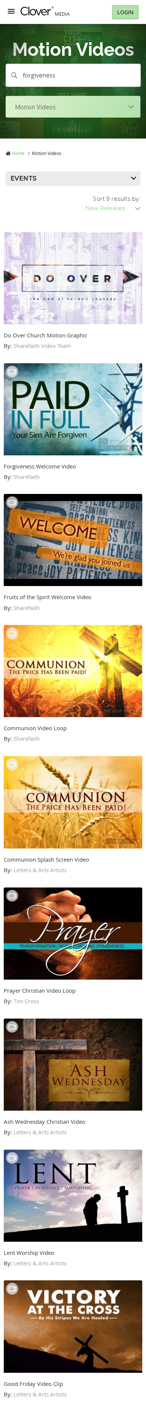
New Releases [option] (105, 208)
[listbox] (113, 208)
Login (125, 12)
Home (18, 153)
